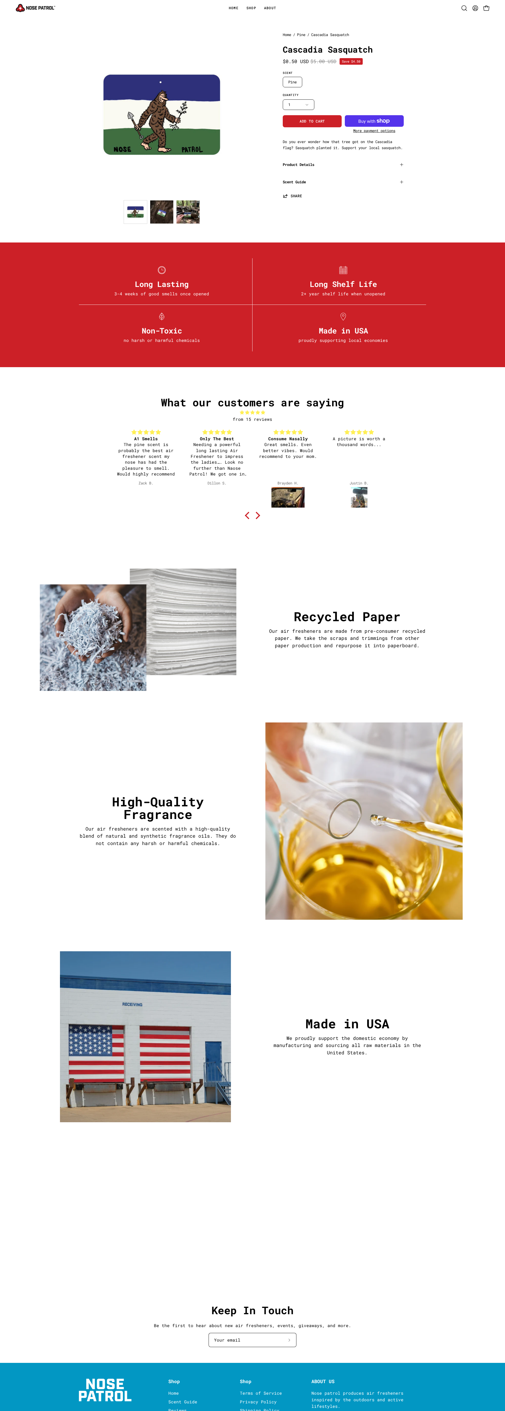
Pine (301, 34)
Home (287, 34)
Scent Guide (294, 181)
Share (296, 195)
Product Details (298, 164)
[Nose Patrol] (35, 8)
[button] (270, 8)
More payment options (374, 130)
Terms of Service (261, 1393)
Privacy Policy (258, 1401)
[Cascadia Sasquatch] (135, 212)
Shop (174, 1381)
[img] (252, 412)
